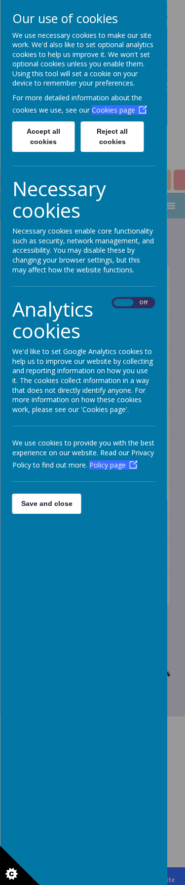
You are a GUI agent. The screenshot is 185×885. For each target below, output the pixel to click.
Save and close (46, 503)
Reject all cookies (112, 136)
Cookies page (113, 110)
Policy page (107, 465)
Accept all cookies (43, 136)
